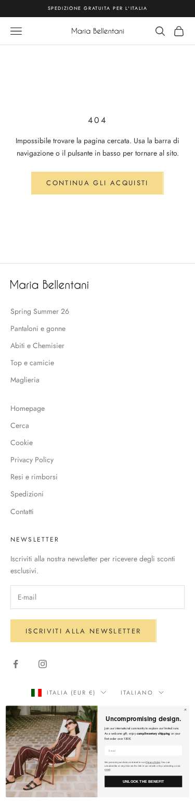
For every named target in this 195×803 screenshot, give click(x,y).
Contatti (22, 511)
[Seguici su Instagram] (42, 664)
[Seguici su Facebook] (15, 664)
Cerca (19, 425)
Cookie (21, 442)
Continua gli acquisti (97, 183)
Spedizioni (27, 494)
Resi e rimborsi (34, 477)
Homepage (27, 408)
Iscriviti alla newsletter (83, 631)
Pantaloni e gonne (38, 328)
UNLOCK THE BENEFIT (143, 782)
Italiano (137, 692)
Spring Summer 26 (39, 311)
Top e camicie (32, 362)
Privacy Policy (32, 459)
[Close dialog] (186, 710)
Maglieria (25, 380)
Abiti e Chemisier (37, 345)
